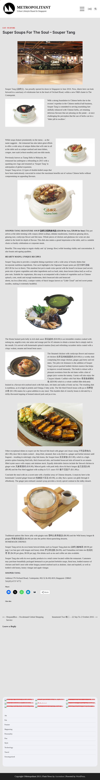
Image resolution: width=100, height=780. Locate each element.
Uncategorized (10, 757)
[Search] (95, 9)
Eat (4, 28)
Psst (6, 738)
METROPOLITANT (34, 7)
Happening (8, 729)
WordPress (80, 776)
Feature (11, 28)
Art (6, 715)
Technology (9, 747)
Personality (8, 734)
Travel (7, 752)
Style (6, 743)
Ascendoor (59, 776)
